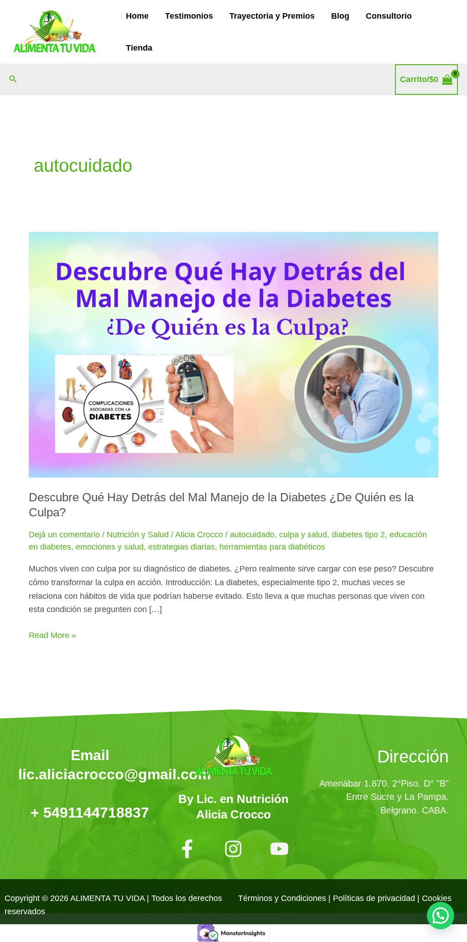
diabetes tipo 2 (358, 534)
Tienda (139, 47)
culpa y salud (303, 534)
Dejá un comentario (64, 534)
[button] (13, 79)
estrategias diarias (181, 546)
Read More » (52, 634)
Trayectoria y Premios (272, 16)
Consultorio (389, 16)
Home (137, 16)
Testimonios (189, 16)
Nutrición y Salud (138, 534)
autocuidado (252, 534)
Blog (340, 16)
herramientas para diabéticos (272, 546)
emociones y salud (110, 546)
